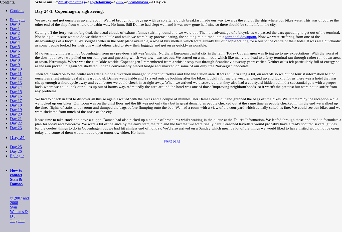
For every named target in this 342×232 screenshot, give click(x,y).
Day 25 (16, 147)
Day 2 (15, 33)
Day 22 (16, 123)
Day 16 (16, 96)
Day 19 (16, 110)
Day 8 (15, 60)
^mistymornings (71, 2)
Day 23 (16, 128)
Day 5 (15, 46)
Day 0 (15, 24)
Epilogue (17, 156)
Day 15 (16, 92)
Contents (17, 10)
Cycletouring (100, 2)
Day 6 (15, 51)
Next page (172, 141)
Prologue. (17, 20)
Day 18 (16, 105)
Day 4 (15, 42)
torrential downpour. (241, 37)
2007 (120, 2)
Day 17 (16, 100)
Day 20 (16, 114)
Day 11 (16, 74)
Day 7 (15, 56)
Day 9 (15, 64)
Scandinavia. (138, 2)
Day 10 (16, 69)
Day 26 (16, 151)
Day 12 (16, 78)
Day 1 (15, 28)
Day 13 (16, 82)
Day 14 (16, 87)
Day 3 (15, 38)
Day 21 (16, 118)
